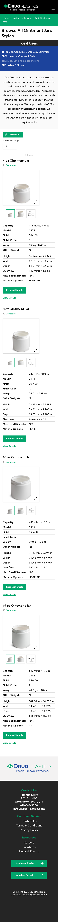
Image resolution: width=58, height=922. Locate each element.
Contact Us (29, 821)
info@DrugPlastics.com (29, 809)
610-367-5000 (29, 805)
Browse (28, 18)
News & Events (29, 851)
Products (17, 18)
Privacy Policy (29, 830)
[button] (35, 202)
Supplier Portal (24, 875)
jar (36, 18)
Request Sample (14, 290)
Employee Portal (25, 863)
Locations (29, 847)
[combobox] (10, 146)
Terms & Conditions (29, 825)
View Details (9, 298)
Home (6, 18)
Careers (29, 842)
